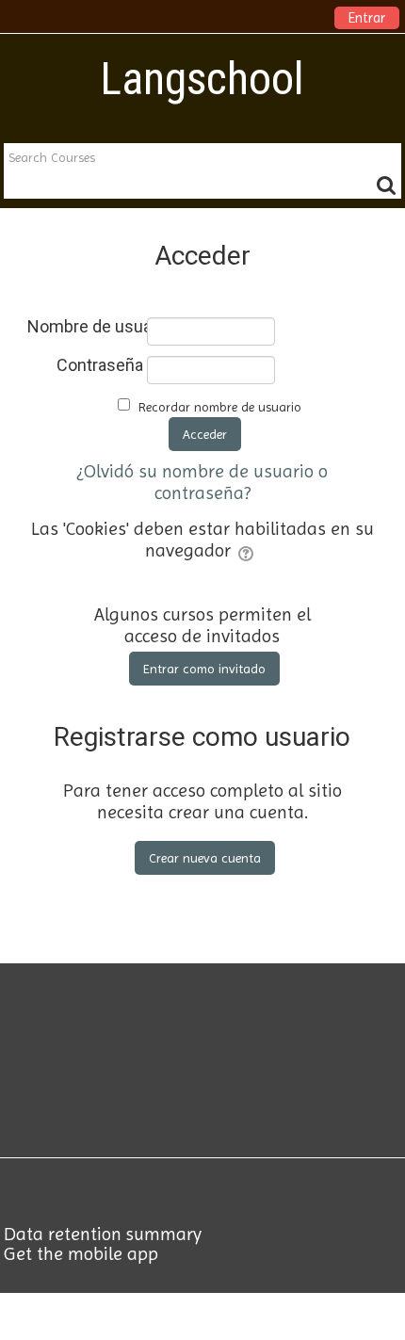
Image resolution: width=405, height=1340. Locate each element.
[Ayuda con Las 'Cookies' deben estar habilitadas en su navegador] (247, 550)
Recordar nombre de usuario (219, 406)
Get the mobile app (81, 1254)
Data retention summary (103, 1234)
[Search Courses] (386, 185)
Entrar (366, 17)
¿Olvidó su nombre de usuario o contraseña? (202, 482)
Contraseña (100, 365)
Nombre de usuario (85, 326)
